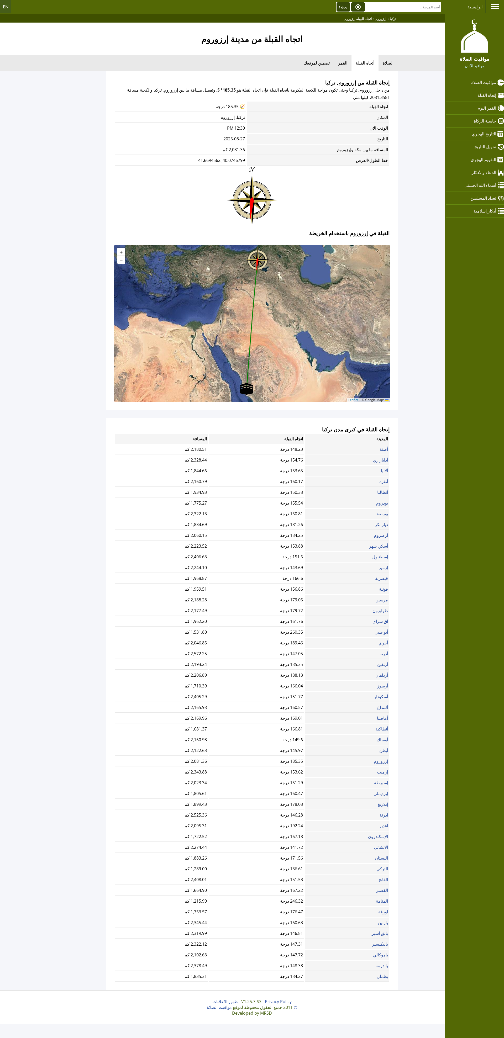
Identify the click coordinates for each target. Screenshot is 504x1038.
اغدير (383, 826)
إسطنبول (380, 557)
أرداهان (381, 675)
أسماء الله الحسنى (480, 185)
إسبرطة (381, 783)
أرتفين (382, 664)
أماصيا (382, 718)
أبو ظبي (381, 632)
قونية (383, 589)
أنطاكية (381, 729)
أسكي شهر (378, 546)
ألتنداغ (382, 707)
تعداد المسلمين (483, 198)
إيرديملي (381, 793)
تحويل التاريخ (485, 147)
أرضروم (381, 535)
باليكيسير (380, 944)
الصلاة (388, 63)
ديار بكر (381, 524)
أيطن (383, 750)
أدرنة (384, 653)
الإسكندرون (378, 836)
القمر (342, 63)
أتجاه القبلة (365, 63)
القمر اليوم (486, 108)
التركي (382, 869)
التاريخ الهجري (484, 134)
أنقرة (383, 481)
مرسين (381, 600)
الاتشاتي (381, 847)
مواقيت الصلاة (483, 82)
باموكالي (380, 955)
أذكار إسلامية (485, 211)
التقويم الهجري (483, 159)
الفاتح (383, 879)
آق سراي (380, 621)
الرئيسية (475, 7)
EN (6, 7)
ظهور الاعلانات (225, 1001)
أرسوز (382, 686)
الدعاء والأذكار (484, 172)
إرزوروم (381, 761)
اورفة (383, 912)
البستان (381, 858)
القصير (382, 890)
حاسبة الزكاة (485, 121)
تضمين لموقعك (317, 63)
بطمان (382, 976)
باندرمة (382, 965)
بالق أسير (380, 933)
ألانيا (384, 471)
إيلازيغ (383, 804)
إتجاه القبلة (486, 95)
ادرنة (384, 815)
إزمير (383, 567)
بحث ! (343, 7)
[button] (257, 258)
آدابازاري (380, 460)
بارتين (383, 922)
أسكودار (381, 697)
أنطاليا (382, 492)
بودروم (382, 503)
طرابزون (380, 610)
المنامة (382, 901)
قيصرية (381, 578)
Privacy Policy (278, 1001)
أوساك (382, 740)
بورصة (382, 514)
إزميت (382, 772)
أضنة (384, 449)
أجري (383, 643)
